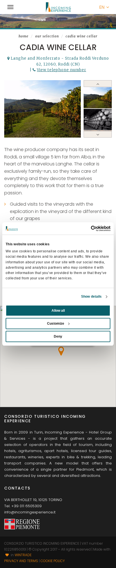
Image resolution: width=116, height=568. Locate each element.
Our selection (47, 36)
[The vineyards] (42, 109)
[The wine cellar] (98, 119)
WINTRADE (23, 555)
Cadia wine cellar (81, 36)
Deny (58, 336)
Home (23, 36)
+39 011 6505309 (26, 506)
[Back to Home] (58, 7)
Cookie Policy (53, 560)
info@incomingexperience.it (29, 512)
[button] (104, 7)
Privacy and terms (21, 560)
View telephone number (61, 70)
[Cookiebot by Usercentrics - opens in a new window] (85, 228)
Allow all (58, 311)
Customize (55, 323)
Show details (91, 296)
